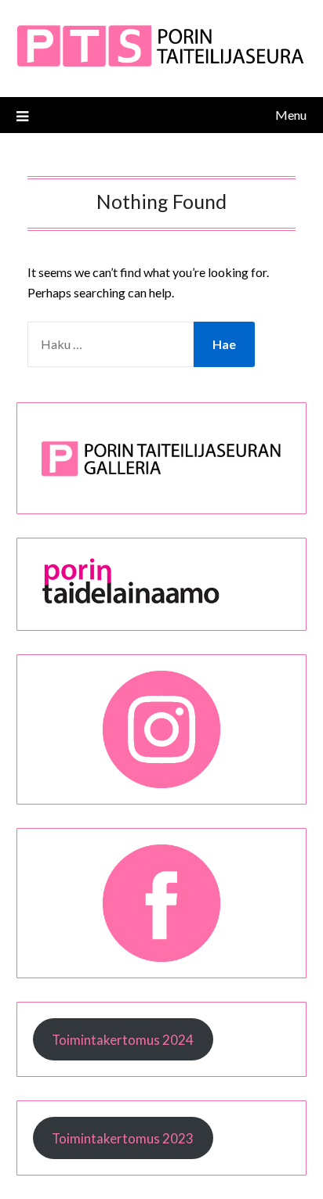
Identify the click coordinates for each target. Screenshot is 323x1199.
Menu (291, 114)
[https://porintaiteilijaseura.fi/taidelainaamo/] (162, 605)
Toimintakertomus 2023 (123, 1138)
